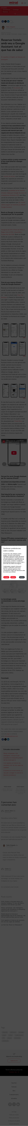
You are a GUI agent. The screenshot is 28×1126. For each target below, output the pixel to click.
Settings (22, 577)
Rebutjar (13, 577)
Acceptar (6, 577)
